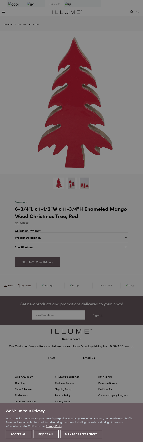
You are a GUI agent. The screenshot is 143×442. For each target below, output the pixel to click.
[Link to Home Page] (67, 11)
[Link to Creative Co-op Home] (71, 331)
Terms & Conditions (25, 401)
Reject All (46, 434)
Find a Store (21, 395)
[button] (3, 11)
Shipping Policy (63, 389)
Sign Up (98, 315)
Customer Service (64, 383)
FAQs (52, 357)
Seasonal (8, 24)
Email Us (89, 357)
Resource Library (107, 383)
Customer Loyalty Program (113, 395)
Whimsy (35, 230)
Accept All (18, 434)
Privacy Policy (63, 401)
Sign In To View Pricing (37, 262)
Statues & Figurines (28, 24)
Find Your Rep (105, 389)
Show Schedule (23, 389)
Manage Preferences (81, 434)
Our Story (20, 383)
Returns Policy (62, 395)
